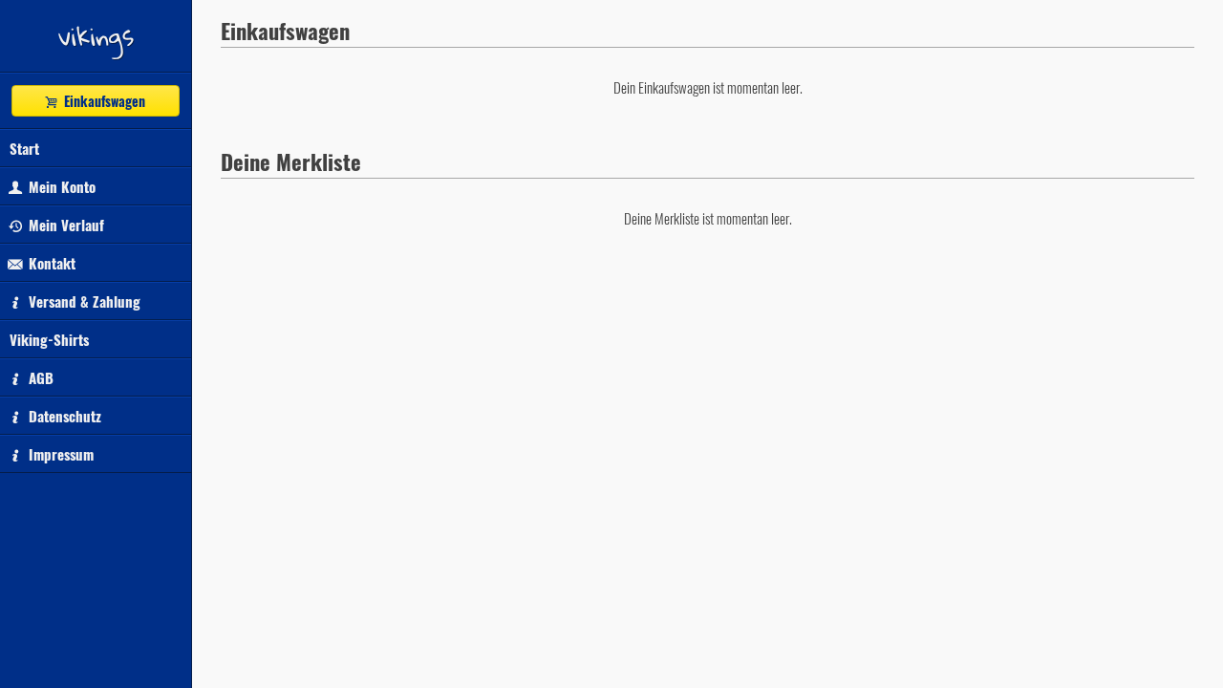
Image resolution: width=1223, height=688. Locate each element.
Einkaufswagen (102, 101)
